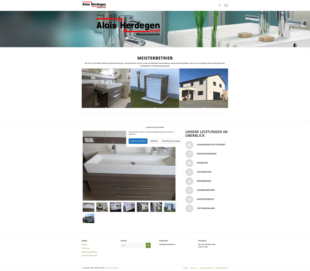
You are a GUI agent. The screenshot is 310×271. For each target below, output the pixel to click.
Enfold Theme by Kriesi (112, 268)
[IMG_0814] (129, 166)
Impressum (86, 248)
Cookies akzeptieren (138, 141)
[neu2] (115, 207)
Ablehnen (154, 141)
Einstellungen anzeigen (171, 141)
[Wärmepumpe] (170, 207)
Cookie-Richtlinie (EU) (89, 255)
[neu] (129, 207)
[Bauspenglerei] (203, 88)
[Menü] (225, 5)
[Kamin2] (88, 218)
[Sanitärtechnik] (106, 88)
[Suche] (219, 5)
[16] (156, 207)
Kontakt (84, 244)
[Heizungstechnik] (155, 88)
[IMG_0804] (102, 207)
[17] (142, 207)
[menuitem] (219, 5)
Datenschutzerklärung (89, 252)
